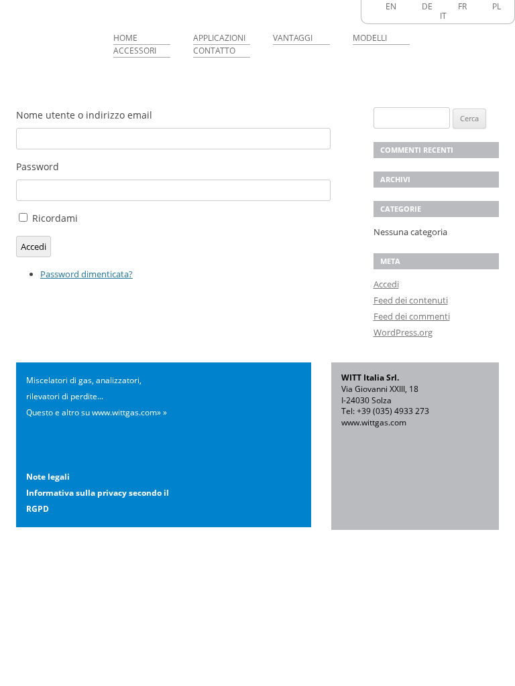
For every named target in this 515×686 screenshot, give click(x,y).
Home (125, 38)
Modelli (370, 38)
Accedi (33, 247)
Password (37, 166)
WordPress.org (403, 332)
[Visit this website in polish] (483, 6)
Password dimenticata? (86, 274)
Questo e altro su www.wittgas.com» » (96, 412)
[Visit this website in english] (377, 6)
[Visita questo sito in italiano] (431, 15)
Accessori (134, 50)
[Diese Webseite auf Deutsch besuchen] (413, 6)
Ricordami (55, 218)
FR (462, 6)
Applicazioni (219, 38)
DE (427, 6)
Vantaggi (292, 38)
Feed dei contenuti (411, 300)
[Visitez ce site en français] (449, 6)
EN (391, 6)
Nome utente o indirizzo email (84, 115)
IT (443, 15)
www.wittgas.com (373, 422)
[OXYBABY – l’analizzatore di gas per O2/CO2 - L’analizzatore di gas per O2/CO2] (56, 36)
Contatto (214, 50)
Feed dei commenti (412, 316)
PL (496, 6)
